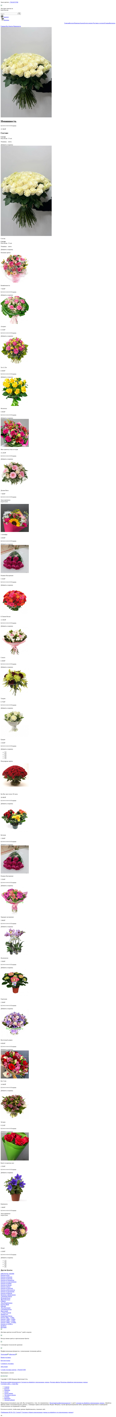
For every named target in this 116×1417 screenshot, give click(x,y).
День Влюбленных (6, 1303)
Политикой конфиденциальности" (60, 1403)
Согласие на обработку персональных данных (35, 1382)
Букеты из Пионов (6, 1277)
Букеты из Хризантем (7, 1280)
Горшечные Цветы (6, 1316)
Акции (82, 23)
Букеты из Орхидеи (7, 1288)
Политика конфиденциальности (11, 1382)
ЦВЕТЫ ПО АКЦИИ (7, 1273)
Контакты (112, 23)
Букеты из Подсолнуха (8, 1290)
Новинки (77, 23)
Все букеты (9, 26)
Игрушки (4, 1327)
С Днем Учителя (6, 1312)
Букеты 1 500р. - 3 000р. (8, 1319)
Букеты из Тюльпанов (7, 1291)
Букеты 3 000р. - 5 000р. (8, 1321)
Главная (66, 23)
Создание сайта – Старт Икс (9, 1384)
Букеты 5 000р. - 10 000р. (8, 1322)
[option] (20, 275)
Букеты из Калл (5, 1286)
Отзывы (106, 23)
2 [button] (5, 754)
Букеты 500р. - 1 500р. (7, 1317)
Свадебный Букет (6, 1309)
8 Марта (3, 1301)
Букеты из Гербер (6, 1283)
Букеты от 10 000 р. (7, 1324)
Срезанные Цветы (6, 1296)
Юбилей (3, 1306)
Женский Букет (5, 1299)
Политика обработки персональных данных (74, 1382)
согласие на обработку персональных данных (90, 1403)
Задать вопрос (88, 23)
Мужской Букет (5, 1298)
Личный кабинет (9, 1400)
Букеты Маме (5, 1304)
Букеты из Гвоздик (6, 1278)
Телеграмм (4, 1354)
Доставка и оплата (98, 23)
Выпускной (4, 1311)
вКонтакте (12, 1354)
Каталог (71, 23)
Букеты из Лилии (6, 1285)
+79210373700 (13, 2)
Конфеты (3, 1325)
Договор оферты (55, 1382)
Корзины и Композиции (8, 1295)
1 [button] (5, 752)
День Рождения (5, 1308)
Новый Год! (4, 1314)
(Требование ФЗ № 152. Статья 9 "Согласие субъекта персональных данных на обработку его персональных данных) (37, 1412)
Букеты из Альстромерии (8, 1282)
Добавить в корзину (7, 145)
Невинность (17, 26)
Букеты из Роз (5, 1275)
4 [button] (5, 758)
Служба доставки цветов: (8, 1369)
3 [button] (5, 756)
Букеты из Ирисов (6, 1293)
